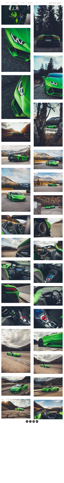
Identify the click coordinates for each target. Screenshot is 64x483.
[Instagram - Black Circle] (30, 421)
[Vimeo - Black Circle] (33, 421)
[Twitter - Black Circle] (37, 421)
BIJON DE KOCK (55, 3)
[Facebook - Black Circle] (27, 421)
